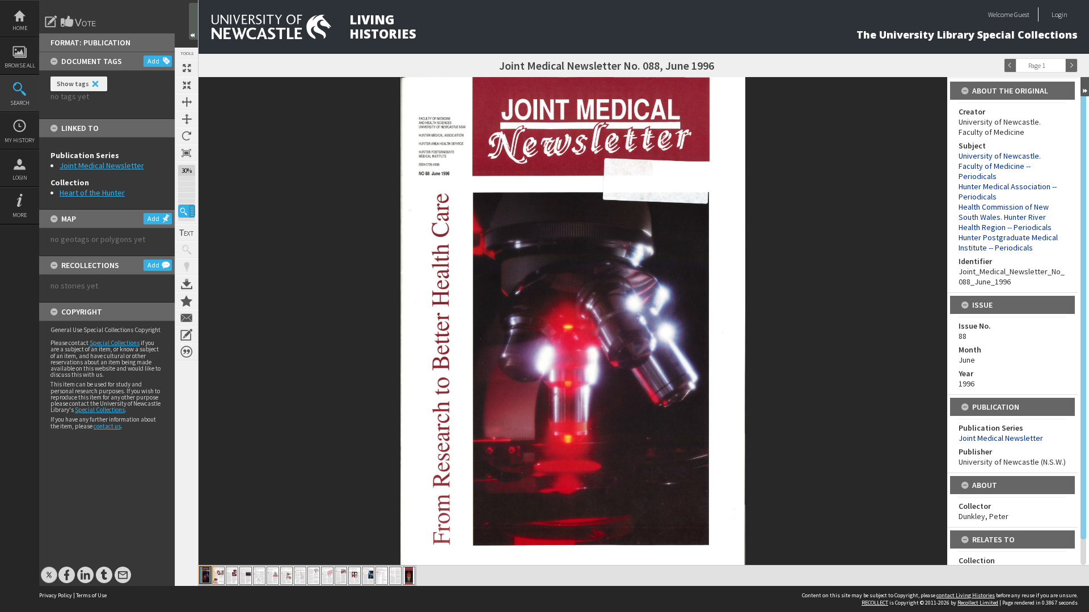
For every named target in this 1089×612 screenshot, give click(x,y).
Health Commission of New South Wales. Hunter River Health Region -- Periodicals (1005, 217)
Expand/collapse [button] (1084, 86)
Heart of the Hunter (92, 193)
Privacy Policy (55, 595)
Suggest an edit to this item (51, 21)
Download (186, 283)
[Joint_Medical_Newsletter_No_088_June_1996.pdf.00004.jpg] (245, 576)
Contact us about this (186, 317)
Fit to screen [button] (186, 85)
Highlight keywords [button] (186, 266)
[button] (186, 211)
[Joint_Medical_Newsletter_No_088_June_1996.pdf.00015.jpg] (395, 576)
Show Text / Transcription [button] (186, 232)
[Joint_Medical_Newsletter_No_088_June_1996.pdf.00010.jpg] (327, 576)
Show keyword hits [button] (186, 249)
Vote (79, 21)
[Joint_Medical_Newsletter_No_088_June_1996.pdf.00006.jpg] (273, 576)
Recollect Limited (977, 602)
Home (19, 28)
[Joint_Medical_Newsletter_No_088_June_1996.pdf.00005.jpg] (259, 576)
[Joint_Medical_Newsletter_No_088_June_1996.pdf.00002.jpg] (218, 576)
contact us (107, 426)
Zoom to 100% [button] (186, 153)
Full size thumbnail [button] (186, 68)
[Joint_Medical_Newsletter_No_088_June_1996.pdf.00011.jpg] (341, 576)
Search (19, 103)
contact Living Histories (965, 595)
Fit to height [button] (186, 119)
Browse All (20, 65)
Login (19, 177)
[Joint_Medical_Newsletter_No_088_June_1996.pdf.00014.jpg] (381, 576)
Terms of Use (91, 595)
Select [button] (1059, 65)
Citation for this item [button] (186, 351)
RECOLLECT (875, 602)
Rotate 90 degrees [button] (186, 136)
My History (20, 140)
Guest (1021, 14)
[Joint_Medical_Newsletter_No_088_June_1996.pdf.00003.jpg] (232, 576)
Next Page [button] (1071, 65)
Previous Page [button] (1010, 65)
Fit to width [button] (186, 102)
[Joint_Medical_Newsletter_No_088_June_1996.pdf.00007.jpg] (286, 576)
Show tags (73, 83)
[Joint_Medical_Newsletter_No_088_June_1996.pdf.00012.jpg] (354, 576)
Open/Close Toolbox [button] (193, 21)
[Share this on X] (49, 569)
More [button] (19, 215)
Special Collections (115, 343)
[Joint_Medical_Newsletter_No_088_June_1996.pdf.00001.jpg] (205, 575)
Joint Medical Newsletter (102, 165)
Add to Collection (186, 300)
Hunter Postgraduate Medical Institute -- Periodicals (1008, 242)
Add (153, 61)
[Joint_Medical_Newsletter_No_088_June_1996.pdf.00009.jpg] (313, 576)
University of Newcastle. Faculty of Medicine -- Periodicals (1000, 166)
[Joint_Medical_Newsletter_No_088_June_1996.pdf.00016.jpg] (409, 576)
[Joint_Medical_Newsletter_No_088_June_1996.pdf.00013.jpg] (368, 576)
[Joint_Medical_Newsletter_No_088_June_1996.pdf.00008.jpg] (300, 576)
